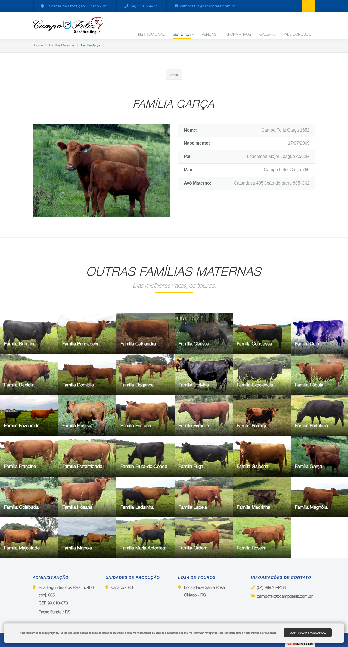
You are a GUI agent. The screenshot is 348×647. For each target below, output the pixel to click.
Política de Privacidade (263, 633)
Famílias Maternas (61, 45)
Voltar (174, 74)
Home (38, 45)
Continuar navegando (308, 633)
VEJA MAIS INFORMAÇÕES (22, 345)
